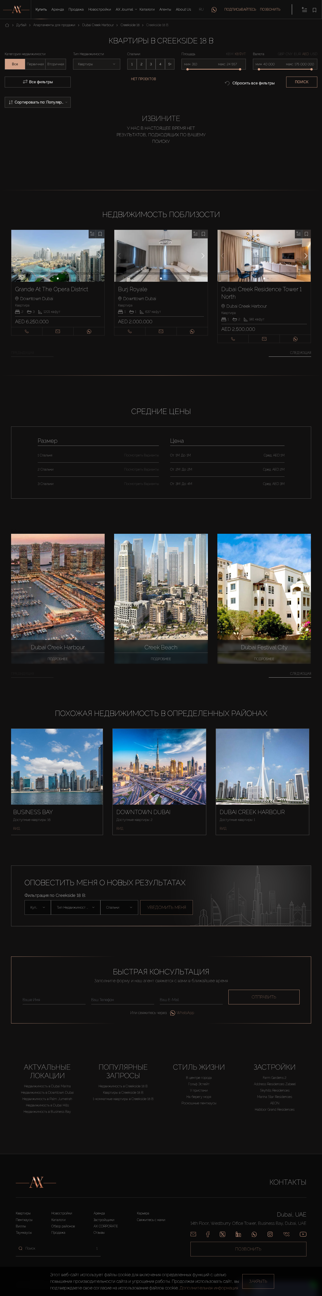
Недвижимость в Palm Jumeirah (47, 1099)
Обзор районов (63, 1226)
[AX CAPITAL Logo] (36, 1182)
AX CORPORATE (106, 1226)
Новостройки (99, 9)
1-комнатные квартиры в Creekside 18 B (123, 1099)
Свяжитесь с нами (151, 1220)
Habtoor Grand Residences (274, 1109)
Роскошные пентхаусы (199, 1103)
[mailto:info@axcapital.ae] (193, 1234)
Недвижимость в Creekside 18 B (123, 1086)
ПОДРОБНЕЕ (58, 659)
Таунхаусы (24, 1232)
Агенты (165, 9)
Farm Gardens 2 (274, 1078)
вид (16, 828)
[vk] (286, 1234)
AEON (274, 1103)
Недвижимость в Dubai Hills (47, 1105)
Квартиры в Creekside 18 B (123, 1092)
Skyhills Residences (274, 1090)
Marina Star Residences (274, 1097)
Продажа (76, 9)
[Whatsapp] (254, 1234)
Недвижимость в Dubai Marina (47, 1086)
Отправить (264, 996)
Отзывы (99, 1232)
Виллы (21, 1226)
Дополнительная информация (209, 1287)
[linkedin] (238, 1234)
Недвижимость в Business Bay (47, 1112)
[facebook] (208, 1234)
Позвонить (270, 9)
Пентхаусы (24, 1220)
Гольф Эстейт (199, 1084)
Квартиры (23, 1213)
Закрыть (258, 1281)
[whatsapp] (214, 9)
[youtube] (303, 1234)
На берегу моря (198, 1097)
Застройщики (104, 1220)
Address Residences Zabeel (275, 1084)
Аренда (57, 9)
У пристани (199, 1090)
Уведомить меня (166, 907)
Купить (41, 9)
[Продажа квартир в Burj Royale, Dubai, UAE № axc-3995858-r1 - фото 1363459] (161, 256)
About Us (183, 9)
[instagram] (270, 1234)
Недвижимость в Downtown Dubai (47, 1092)
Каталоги (147, 9)
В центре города (199, 1078)
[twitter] (222, 1234)
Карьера (143, 1213)
